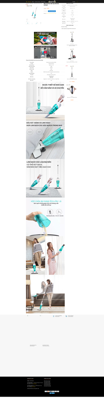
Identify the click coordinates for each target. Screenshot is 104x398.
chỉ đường (34, 383)
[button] (26, 1)
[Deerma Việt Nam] (52, 1)
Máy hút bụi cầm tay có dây (53, 13)
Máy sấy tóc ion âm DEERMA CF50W (72, 97)
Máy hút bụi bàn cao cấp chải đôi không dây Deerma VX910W (72, 45)
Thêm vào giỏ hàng (52, 11)
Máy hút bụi (47, 13)
